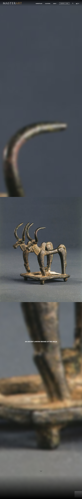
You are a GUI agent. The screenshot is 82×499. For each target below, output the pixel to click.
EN (76, 3)
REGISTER (62, 3)
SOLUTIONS (47, 3)
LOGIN (67, 3)
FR (78, 3)
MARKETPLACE (39, 3)
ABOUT (54, 3)
